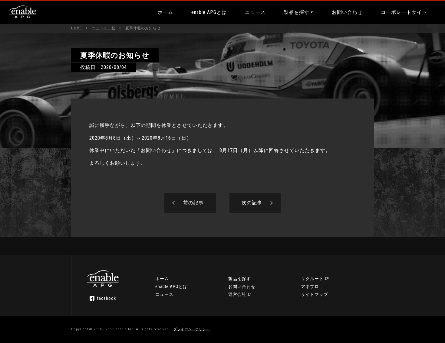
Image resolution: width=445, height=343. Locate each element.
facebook (106, 298)
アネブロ (310, 286)
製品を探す (296, 12)
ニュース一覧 (103, 28)
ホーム (165, 12)
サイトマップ (314, 294)
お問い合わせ (347, 12)
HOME (76, 28)
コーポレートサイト (404, 12)
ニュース (255, 12)
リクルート (312, 278)
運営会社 (237, 294)
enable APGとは (209, 12)
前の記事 (193, 202)
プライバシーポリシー (191, 329)
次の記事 (252, 202)
